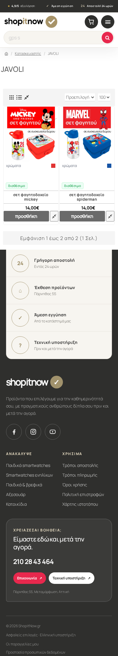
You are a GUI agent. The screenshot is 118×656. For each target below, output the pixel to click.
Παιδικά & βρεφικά (24, 485)
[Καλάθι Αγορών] (91, 21)
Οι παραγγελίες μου (22, 644)
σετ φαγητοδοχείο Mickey (30, 197)
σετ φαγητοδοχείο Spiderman (86, 197)
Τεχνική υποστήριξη (71, 578)
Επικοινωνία (29, 578)
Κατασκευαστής (28, 53)
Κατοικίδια (16, 504)
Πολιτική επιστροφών (83, 494)
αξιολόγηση (21, 6)
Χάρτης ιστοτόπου (80, 504)
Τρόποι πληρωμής (79, 475)
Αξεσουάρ (15, 494)
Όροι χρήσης (74, 485)
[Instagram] (33, 432)
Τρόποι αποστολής (80, 465)
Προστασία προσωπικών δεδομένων (35, 652)
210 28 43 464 (33, 561)
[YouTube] (53, 432)
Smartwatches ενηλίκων (29, 475)
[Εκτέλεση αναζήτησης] (107, 37)
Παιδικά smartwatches (28, 465)
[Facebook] (14, 432)
